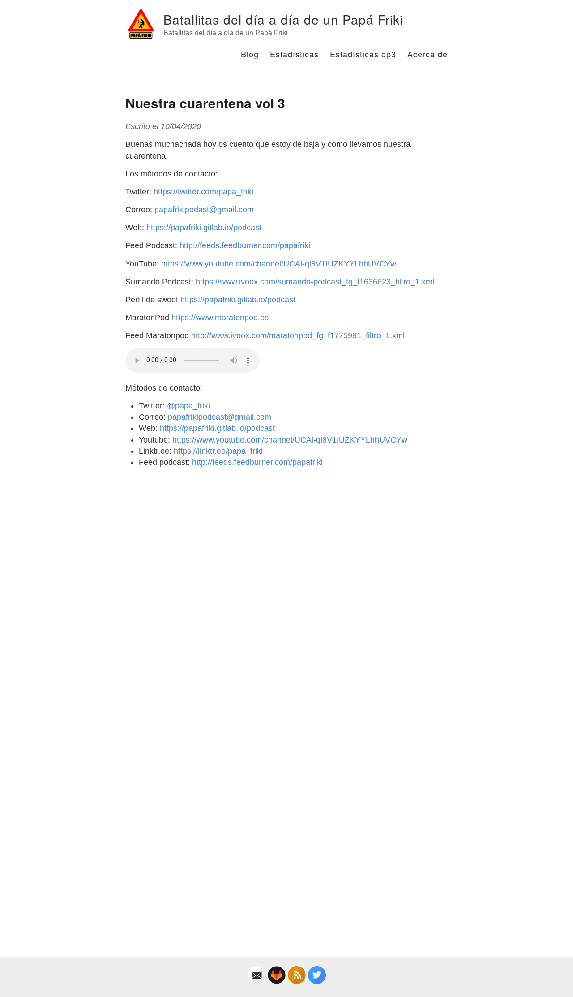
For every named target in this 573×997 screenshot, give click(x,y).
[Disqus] (286, 587)
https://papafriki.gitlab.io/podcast (203, 227)
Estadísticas (294, 54)
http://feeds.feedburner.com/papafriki (245, 245)
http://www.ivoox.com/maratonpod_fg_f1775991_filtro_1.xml (298, 335)
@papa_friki (188, 405)
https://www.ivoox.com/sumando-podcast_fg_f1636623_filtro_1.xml (315, 281)
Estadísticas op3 (363, 54)
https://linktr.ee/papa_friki (218, 451)
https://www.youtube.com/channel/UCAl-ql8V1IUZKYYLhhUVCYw (278, 263)
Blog (250, 54)
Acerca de (427, 54)
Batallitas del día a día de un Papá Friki (283, 19)
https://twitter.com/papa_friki (203, 191)
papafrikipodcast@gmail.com (219, 417)
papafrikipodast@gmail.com (204, 209)
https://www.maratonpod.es (220, 317)
